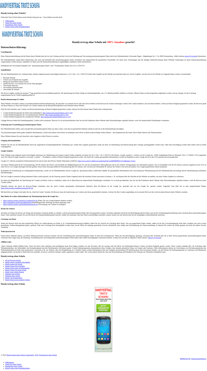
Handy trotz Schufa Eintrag (14, 272)
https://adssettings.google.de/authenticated (17, 202)
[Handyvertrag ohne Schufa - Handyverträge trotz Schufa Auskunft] (103, 351)
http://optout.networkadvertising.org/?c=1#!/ (58, 113)
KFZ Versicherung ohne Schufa (46, 355)
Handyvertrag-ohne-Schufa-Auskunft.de (20, 355)
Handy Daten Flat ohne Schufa (15, 270)
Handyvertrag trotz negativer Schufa (17, 280)
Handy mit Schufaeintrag (13, 278)
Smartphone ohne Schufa (13, 25)
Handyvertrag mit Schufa (13, 264)
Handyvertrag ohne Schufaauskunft (17, 268)
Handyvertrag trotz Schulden (15, 266)
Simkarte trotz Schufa (12, 274)
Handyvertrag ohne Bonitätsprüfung (17, 27)
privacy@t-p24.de (191, 56)
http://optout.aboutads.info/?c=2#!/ (57, 115)
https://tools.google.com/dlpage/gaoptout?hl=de (17, 188)
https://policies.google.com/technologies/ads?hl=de (20, 204)
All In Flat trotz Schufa (13, 260)
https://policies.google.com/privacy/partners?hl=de (20, 200)
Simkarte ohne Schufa (12, 276)
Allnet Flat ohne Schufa (13, 23)
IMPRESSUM (185, 359)
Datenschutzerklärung (198, 359)
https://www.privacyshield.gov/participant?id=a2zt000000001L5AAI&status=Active (106, 161)
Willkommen (9, 21)
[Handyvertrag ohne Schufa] (22, 37)
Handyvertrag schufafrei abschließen (17, 262)
